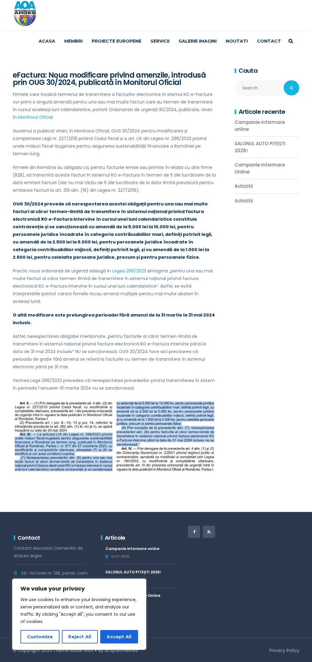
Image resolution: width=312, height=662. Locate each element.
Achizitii (244, 186)
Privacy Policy (284, 650)
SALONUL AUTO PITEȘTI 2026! (260, 147)
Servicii (160, 41)
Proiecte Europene (116, 41)
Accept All (119, 636)
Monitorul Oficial (35, 117)
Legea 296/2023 (129, 271)
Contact (269, 41)
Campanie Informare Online (260, 168)
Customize (40, 636)
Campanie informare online (260, 125)
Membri (73, 41)
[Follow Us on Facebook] (194, 532)
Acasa (47, 41)
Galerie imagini (198, 41)
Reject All (79, 636)
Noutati (237, 41)
